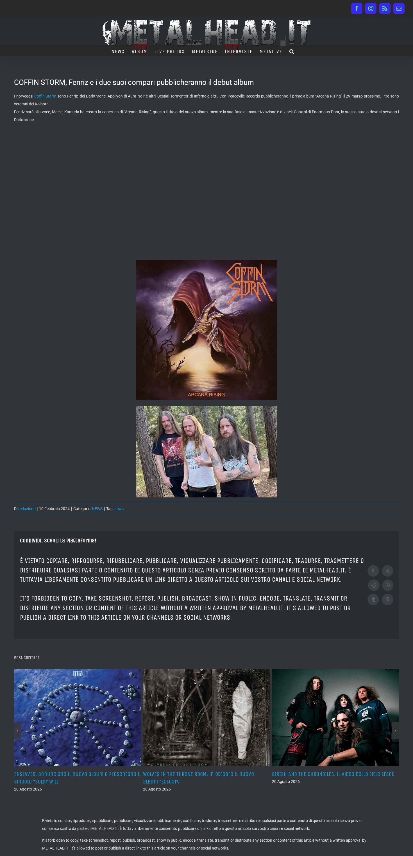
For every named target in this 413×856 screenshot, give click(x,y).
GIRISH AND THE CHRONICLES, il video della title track (204, 774)
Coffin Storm (45, 96)
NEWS (97, 508)
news (119, 508)
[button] (292, 50)
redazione (26, 508)
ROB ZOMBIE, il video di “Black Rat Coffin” (319, 774)
